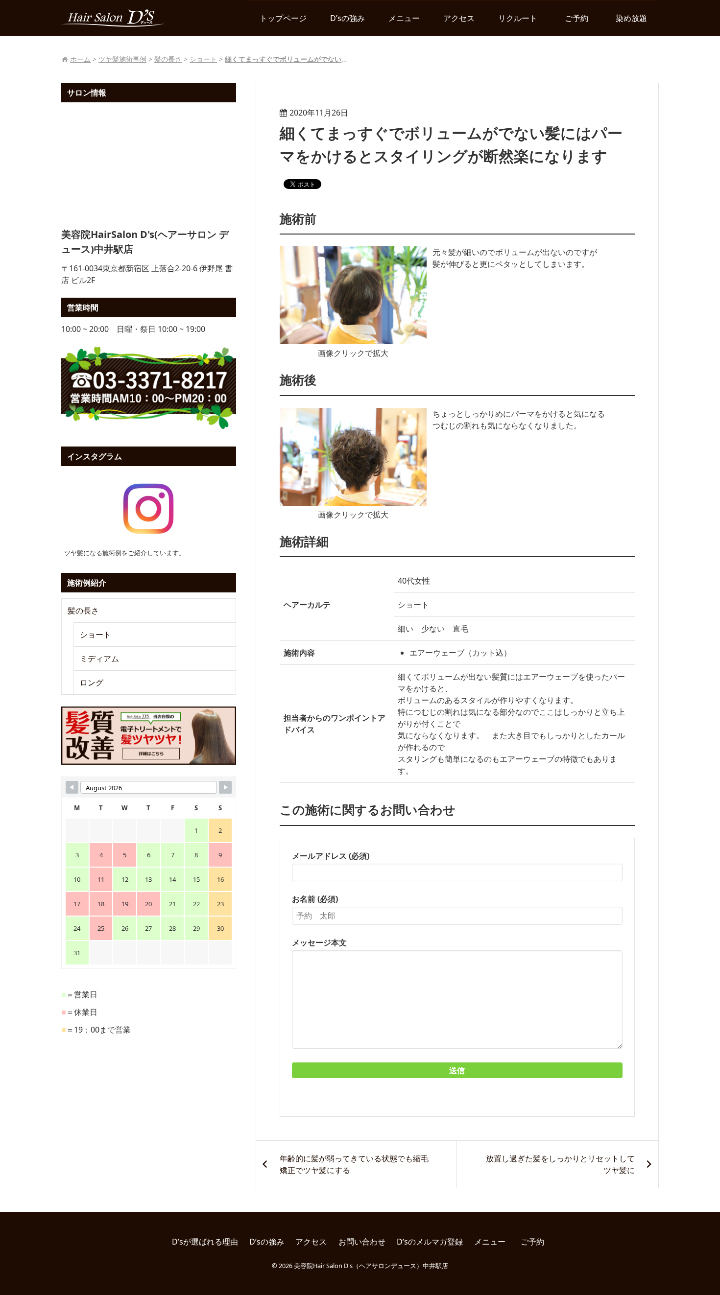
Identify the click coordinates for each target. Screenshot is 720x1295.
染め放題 (631, 18)
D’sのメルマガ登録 (430, 1241)
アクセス (459, 18)
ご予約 (580, 18)
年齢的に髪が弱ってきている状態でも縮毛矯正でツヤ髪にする (354, 1164)
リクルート (517, 18)
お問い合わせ (361, 1241)
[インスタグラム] (148, 508)
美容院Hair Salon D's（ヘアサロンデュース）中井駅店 (371, 1265)
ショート (95, 634)
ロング (91, 682)
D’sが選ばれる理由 (205, 1241)
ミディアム (99, 658)
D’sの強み (347, 18)
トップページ (283, 18)
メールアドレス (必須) (330, 855)
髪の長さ (83, 610)
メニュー (404, 18)
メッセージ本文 (319, 942)
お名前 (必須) (315, 899)
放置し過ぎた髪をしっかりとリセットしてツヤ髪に (560, 1164)
